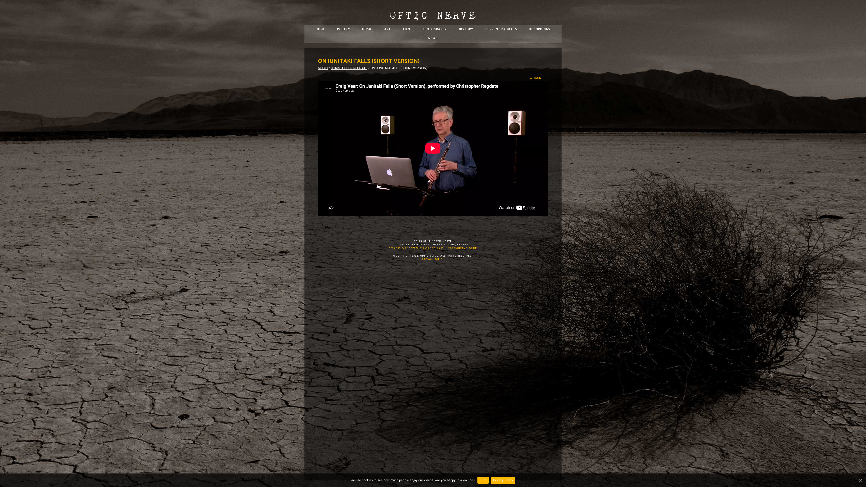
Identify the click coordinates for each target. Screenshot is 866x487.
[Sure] (860, 480)
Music (367, 29)
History (466, 29)
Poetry (343, 29)
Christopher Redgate (349, 68)
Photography (434, 29)
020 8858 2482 (398, 248)
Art (387, 29)
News (433, 38)
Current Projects (501, 29)
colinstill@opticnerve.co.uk (454, 248)
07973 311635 (420, 248)
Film (406, 29)
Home (320, 29)
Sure (483, 480)
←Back (535, 78)
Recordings (539, 29)
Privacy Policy (433, 259)
